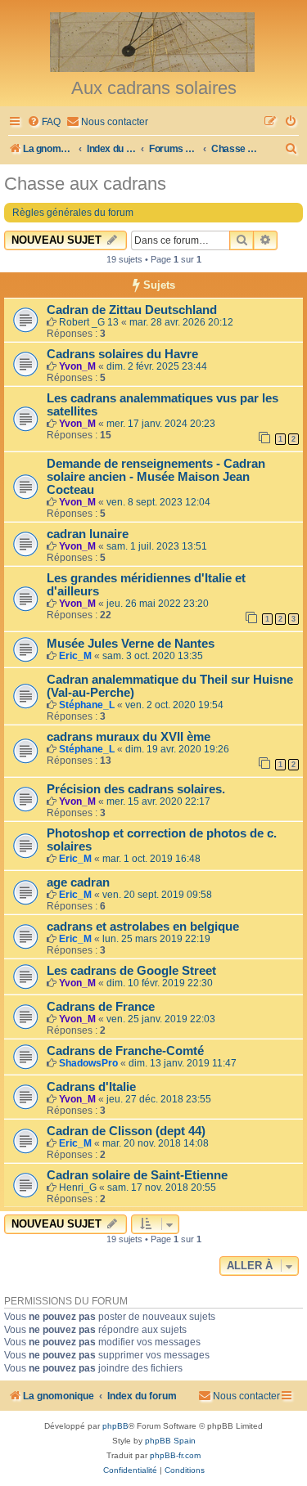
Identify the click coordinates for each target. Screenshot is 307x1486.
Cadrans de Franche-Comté (125, 1050)
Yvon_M (77, 366)
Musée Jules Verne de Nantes (130, 643)
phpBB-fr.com (175, 1455)
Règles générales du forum (72, 212)
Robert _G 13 (89, 322)
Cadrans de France (101, 1006)
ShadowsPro (88, 1063)
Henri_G (78, 1187)
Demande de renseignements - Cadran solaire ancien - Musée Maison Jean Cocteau (156, 476)
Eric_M (75, 656)
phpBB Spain (170, 1440)
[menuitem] (44, 122)
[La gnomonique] (153, 41)
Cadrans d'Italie (91, 1086)
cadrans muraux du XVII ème (128, 736)
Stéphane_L (87, 705)
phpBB (115, 1425)
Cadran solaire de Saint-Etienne (137, 1175)
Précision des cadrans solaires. (136, 789)
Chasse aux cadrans (85, 183)
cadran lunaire (88, 534)
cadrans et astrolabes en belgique (143, 926)
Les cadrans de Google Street (131, 970)
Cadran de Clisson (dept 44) (126, 1131)
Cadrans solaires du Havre (122, 354)
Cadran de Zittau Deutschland (132, 310)
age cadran (78, 882)
